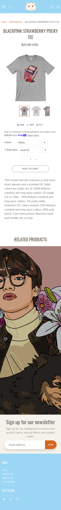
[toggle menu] (3, 6)
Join (51, 444)
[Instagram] (17, 499)
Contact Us (7, 474)
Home (4, 22)
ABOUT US (7, 478)
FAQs (5, 470)
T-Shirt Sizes (11, 149)
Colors (7, 142)
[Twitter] (3, 499)
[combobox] (32, 142)
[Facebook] (10, 499)
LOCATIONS (8, 482)
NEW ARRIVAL (15, 22)
